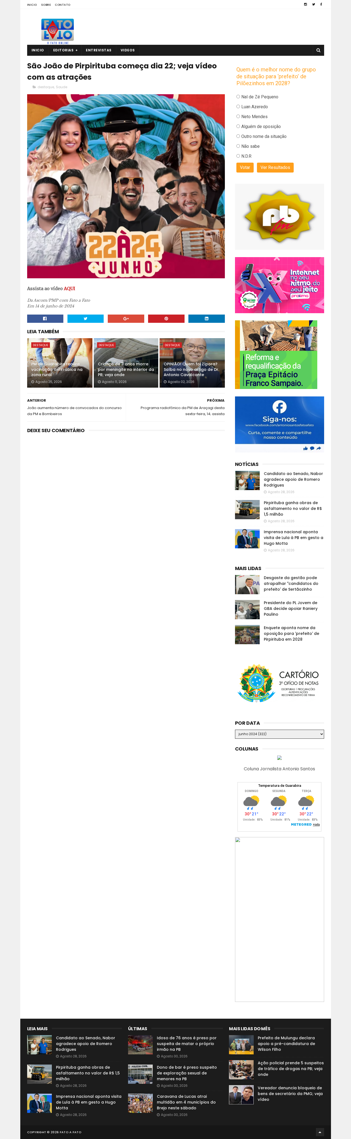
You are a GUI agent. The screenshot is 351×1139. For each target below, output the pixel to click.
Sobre (46, 5)
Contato (62, 5)
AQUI (69, 288)
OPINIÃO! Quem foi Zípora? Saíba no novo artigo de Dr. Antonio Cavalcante (191, 369)
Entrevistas (99, 50)
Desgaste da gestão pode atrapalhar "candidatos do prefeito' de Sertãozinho (291, 583)
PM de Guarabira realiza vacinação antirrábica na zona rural (57, 369)
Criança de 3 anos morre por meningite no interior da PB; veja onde (126, 369)
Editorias (63, 50)
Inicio (32, 5)
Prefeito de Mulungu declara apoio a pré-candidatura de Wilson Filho (286, 1043)
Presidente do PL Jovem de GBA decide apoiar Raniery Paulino (291, 608)
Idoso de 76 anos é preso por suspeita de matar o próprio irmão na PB (187, 1043)
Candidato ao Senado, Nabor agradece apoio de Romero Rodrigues (293, 479)
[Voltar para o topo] (320, 1132)
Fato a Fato (70, 1132)
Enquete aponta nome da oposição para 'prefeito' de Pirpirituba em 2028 (291, 633)
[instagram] (305, 4)
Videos (128, 50)
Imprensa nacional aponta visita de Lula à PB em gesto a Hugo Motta (293, 537)
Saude (61, 87)
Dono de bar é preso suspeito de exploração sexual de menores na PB (187, 1073)
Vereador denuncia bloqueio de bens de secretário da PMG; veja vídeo (290, 1093)
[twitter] (313, 4)
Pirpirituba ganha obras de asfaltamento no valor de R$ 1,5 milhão (293, 508)
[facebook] (321, 4)
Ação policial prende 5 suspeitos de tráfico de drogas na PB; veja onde (291, 1068)
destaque (46, 87)
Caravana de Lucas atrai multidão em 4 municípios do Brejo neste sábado (186, 1102)
